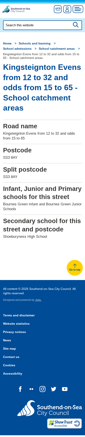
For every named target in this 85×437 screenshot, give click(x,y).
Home (7, 43)
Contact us (11, 357)
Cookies (9, 365)
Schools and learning (35, 43)
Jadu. (38, 299)
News (7, 340)
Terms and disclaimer (19, 315)
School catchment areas (57, 48)
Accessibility (12, 373)
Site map (9, 348)
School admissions (17, 48)
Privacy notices (14, 332)
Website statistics (16, 323)
